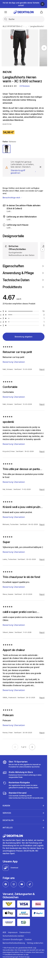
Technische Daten (16, 280)
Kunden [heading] (6, 806)
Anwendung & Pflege (18, 273)
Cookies (28, 939)
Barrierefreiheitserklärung (14, 943)
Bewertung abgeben (23, 337)
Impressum (12, 932)
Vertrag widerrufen (35, 943)
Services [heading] (7, 813)
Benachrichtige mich (12, 197)
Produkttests (12, 287)
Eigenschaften (13, 266)
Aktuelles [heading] (8, 827)
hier (28, 957)
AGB (4, 932)
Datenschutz (24, 932)
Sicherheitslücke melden (13, 936)
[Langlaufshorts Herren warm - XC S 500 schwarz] (20, 47)
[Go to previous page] (15, 747)
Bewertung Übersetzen (14, 362)
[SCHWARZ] (7, 149)
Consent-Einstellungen (13, 939)
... (26, 26)
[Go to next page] (32, 747)
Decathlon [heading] (8, 820)
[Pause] (42, 4)
